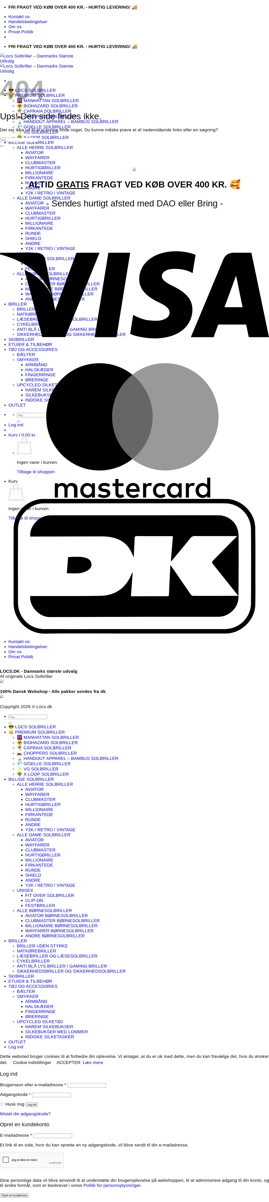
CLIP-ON (34, 900)
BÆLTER (26, 991)
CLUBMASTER (40, 162)
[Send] (1, 146)
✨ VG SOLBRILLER (37, 768)
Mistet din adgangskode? (25, 1113)
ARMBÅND (36, 1001)
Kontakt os (19, 16)
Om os (15, 26)
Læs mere (93, 1062)
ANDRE (33, 824)
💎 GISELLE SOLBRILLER (44, 126)
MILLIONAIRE (39, 172)
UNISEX (25, 890)
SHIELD (33, 875)
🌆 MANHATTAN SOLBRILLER (48, 100)
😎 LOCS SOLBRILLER (32, 726)
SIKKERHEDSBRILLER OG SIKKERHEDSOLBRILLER (71, 971)
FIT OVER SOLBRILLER (49, 895)
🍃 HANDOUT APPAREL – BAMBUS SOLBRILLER (67, 121)
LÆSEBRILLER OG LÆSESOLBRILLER (57, 955)
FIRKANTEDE (39, 177)
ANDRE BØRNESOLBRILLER (55, 935)
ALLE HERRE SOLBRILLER (45, 147)
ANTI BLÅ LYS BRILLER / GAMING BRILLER (62, 966)
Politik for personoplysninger (111, 1185)
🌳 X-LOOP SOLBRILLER (43, 137)
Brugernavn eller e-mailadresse (33, 1084)
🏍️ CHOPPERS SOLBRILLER (47, 753)
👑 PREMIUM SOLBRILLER (36, 732)
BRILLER (17, 940)
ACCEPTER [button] (68, 1062)
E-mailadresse (16, 1135)
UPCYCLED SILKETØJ (40, 1021)
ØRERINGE (37, 1016)
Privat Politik (20, 31)
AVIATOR (34, 152)
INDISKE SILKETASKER (49, 1036)
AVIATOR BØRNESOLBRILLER (56, 915)
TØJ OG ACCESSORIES (33, 986)
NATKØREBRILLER (36, 950)
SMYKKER (27, 996)
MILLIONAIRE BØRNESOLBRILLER (61, 925)
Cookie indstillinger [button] (32, 1062)
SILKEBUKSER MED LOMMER (56, 1031)
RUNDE (33, 819)
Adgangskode (15, 1094)
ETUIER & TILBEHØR (30, 981)
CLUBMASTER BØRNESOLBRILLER (62, 920)
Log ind (31, 1104)
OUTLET (17, 1041)
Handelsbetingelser (27, 21)
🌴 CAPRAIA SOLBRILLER (44, 111)
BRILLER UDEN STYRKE (42, 945)
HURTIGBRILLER (43, 167)
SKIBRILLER (21, 976)
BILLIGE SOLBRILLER (31, 142)
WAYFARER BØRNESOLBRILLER (59, 930)
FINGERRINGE (40, 1011)
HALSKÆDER (39, 1006)
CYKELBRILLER (33, 961)
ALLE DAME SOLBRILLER (43, 197)
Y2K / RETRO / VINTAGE (50, 192)
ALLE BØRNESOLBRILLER (44, 910)
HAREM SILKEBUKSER (49, 1026)
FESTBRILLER (40, 905)
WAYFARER (37, 157)
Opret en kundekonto (14, 1195)
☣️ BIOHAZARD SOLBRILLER (47, 105)
